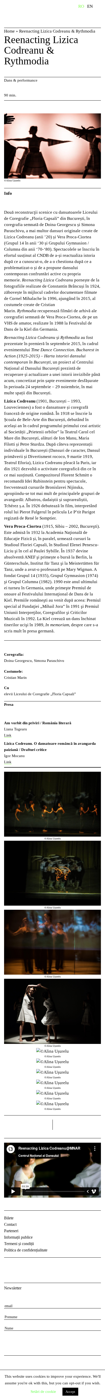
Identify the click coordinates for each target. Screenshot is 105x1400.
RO (81, 6)
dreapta (94, 1122)
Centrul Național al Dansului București (29, 13)
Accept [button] (70, 1392)
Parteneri (11, 1231)
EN (90, 6)
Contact (10, 1224)
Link (7, 735)
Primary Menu (101, 7)
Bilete (9, 1218)
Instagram (22, 1265)
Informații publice (18, 1237)
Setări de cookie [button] (43, 1391)
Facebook (8, 1265)
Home (9, 31)
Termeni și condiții (19, 1243)
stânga (28, 1125)
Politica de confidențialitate (25, 1250)
